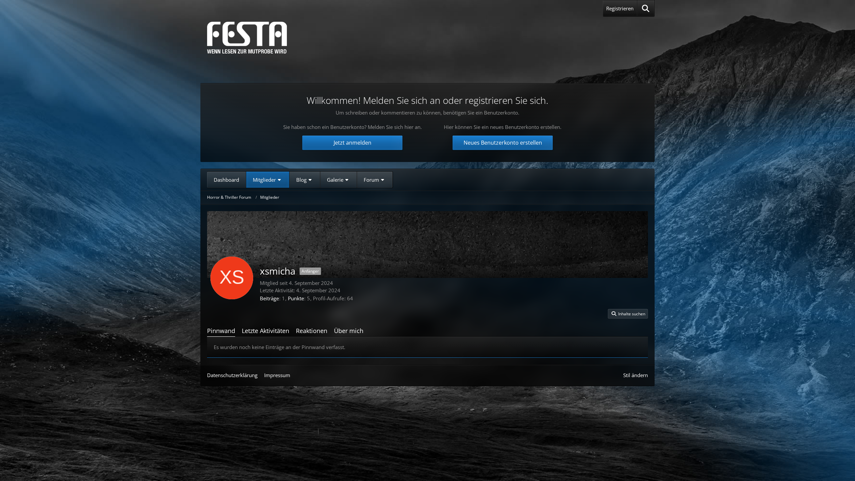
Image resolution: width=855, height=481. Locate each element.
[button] (628, 314)
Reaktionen (311, 331)
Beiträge (269, 298)
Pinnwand (221, 331)
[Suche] (645, 8)
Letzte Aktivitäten (265, 331)
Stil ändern (635, 375)
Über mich (348, 331)
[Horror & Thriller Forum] (247, 37)
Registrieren (620, 8)
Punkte (296, 298)
